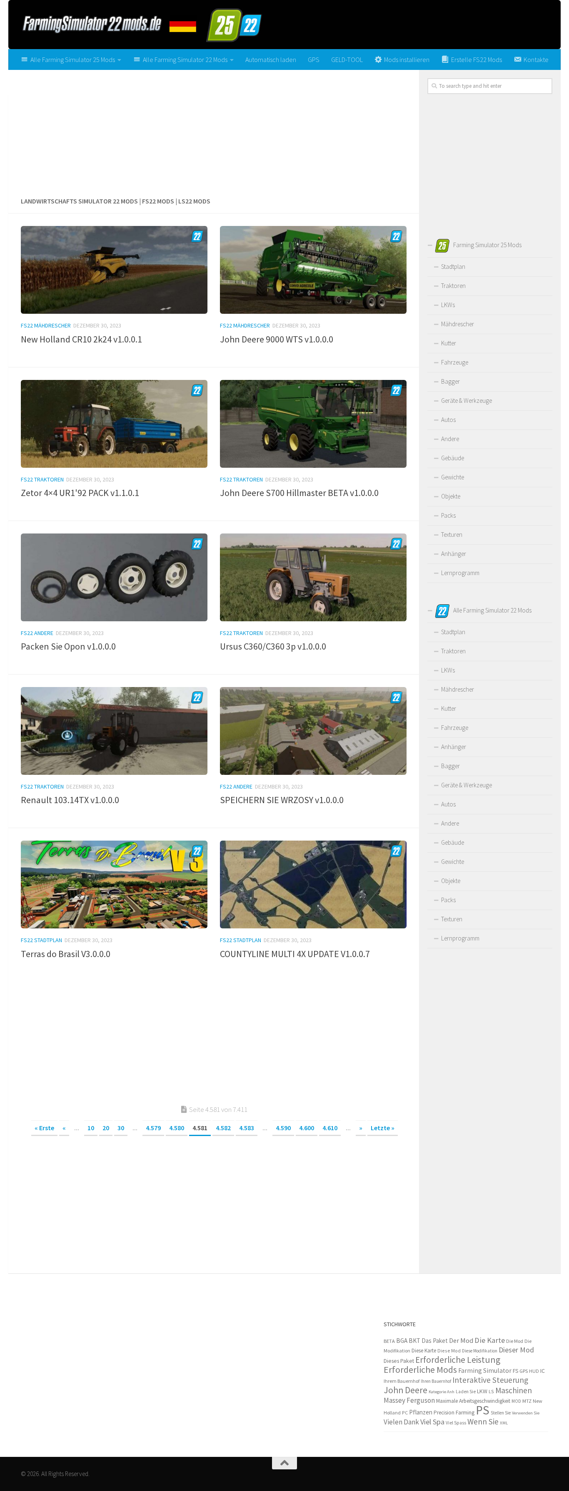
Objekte (450, 496)
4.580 (176, 1128)
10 (90, 1128)
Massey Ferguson (409, 1400)
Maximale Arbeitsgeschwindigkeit (473, 1400)
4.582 (223, 1128)
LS (491, 1391)
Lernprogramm (460, 573)
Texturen (451, 534)
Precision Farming (454, 1412)
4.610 (329, 1128)
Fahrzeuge (454, 362)
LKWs (448, 305)
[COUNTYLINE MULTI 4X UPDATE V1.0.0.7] (313, 884)
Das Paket (435, 1341)
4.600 (306, 1128)
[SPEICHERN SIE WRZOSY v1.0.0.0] (313, 731)
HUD (534, 1371)
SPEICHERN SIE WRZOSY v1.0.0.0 (282, 800)
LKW (482, 1391)
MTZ (527, 1401)
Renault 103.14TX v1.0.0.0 (70, 800)
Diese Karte (424, 1350)
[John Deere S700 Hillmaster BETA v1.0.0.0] (313, 424)
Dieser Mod (516, 1350)
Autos (448, 420)
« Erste (44, 1128)
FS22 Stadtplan (41, 940)
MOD (516, 1401)
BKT (414, 1341)
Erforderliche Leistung (457, 1359)
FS (515, 1370)
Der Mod (461, 1340)
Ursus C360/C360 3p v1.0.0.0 (273, 646)
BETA (389, 1341)
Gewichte (452, 477)
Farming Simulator (485, 1370)
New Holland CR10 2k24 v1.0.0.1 (81, 339)
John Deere (405, 1390)
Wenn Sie (483, 1421)
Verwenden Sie (525, 1413)
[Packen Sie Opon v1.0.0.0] (114, 577)
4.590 (283, 1128)
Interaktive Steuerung (490, 1380)
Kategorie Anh (441, 1391)
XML (504, 1423)
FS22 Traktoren (42, 479)
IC (542, 1370)
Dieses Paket (399, 1360)
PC (405, 1412)
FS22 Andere (37, 633)
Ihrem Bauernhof (401, 1381)
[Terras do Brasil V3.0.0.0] (114, 884)
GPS (313, 59)
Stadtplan (453, 266)
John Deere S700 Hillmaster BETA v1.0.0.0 (299, 493)
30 (120, 1128)
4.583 (246, 1128)
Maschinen (513, 1390)
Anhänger (453, 554)
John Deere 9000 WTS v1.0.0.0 (276, 339)
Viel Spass (456, 1423)
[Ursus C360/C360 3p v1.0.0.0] (313, 577)
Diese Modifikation (479, 1351)
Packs (448, 515)
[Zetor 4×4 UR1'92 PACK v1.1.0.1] (114, 424)
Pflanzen (420, 1412)
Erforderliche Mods (420, 1369)
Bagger (450, 381)
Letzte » (382, 1128)
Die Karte (489, 1340)
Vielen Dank (401, 1421)
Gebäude (452, 458)
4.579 (153, 1128)
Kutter (448, 343)
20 (105, 1128)
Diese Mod (449, 1350)
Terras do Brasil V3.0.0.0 (65, 954)
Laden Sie (466, 1391)
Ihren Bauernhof (436, 1381)
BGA (401, 1341)
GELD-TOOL (347, 59)
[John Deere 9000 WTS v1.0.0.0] (313, 270)
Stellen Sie (501, 1413)
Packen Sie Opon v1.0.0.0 (68, 646)
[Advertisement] (213, 130)
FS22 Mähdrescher (46, 325)
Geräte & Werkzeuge (466, 400)
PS (482, 1410)
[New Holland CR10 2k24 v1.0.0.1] (114, 270)
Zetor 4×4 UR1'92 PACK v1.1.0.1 (80, 493)
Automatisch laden (270, 59)
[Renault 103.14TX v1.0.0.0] (114, 731)
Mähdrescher (457, 324)
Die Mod (514, 1341)
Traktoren (453, 286)
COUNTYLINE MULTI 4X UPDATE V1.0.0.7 (295, 954)
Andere (450, 439)
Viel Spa (432, 1421)
